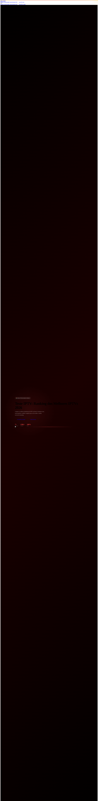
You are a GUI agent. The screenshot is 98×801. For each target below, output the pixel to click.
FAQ (16, 2)
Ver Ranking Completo (21, 419)
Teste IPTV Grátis (21, 2)
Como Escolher (6, 2)
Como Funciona (12, 2)
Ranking (2, 2)
